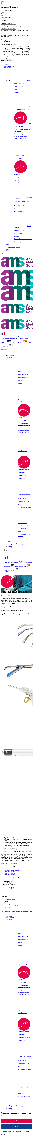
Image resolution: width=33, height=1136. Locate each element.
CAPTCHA (4, 58)
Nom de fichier (5, 36)
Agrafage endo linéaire (20, 180)
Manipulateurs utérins (20, 206)
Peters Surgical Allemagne (11, 871)
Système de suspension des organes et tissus (21, 202)
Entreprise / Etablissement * (11, 27)
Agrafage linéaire (18, 177)
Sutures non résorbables (20, 86)
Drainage (16, 236)
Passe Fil (16, 208)
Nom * (6, 14)
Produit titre (4, 31)
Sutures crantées (18, 89)
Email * (6, 17)
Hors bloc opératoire (19, 242)
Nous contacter (8, 909)
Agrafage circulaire (19, 182)
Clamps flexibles (18, 126)
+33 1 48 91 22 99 (9, 888)
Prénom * (6, 10)
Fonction (6, 23)
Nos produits (7, 67)
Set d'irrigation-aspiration (21, 211)
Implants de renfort (19, 230)
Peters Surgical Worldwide (8, 338)
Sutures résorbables (19, 83)
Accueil (6, 64)
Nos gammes (4, 595)
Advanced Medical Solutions (12, 870)
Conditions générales (9, 899)
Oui (16, 1121)
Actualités (6, 249)
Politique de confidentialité (11, 905)
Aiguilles (16, 92)
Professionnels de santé (13, 247)
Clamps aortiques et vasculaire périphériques (24, 424)
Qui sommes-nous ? (9, 66)
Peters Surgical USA (9, 570)
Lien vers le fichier (6, 41)
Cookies (6, 901)
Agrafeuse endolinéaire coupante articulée (11, 610)
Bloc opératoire (18, 233)
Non (16, 1126)
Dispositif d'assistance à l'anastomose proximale (20, 137)
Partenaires (10, 246)
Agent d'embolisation (20, 158)
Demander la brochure (7, 835)
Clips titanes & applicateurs (21, 109)
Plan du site (7, 907)
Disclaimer (7, 904)
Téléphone (3, 20)
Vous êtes (6, 244)
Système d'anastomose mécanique (23, 239)
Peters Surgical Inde (17, 342)
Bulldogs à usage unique (20, 134)
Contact (6, 250)
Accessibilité (7, 902)
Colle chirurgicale (19, 155)
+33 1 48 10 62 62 (9, 887)
